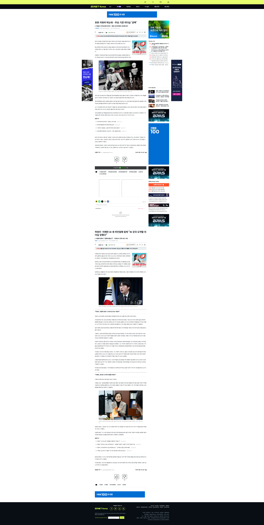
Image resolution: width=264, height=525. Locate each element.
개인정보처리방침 (144, 507)
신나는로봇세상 (103, 174)
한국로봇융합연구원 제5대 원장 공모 (105, 125)
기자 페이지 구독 (112, 32)
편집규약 (138, 507)
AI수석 (119, 484)
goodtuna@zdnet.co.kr (108, 469)
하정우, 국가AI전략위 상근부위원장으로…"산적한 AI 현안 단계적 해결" (113, 447)
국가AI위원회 (113, 484)
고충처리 (161, 507)
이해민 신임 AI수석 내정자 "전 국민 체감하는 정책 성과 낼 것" (111, 450)
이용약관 (150, 507)
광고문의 (156, 505)
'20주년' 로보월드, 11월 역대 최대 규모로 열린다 (108, 128)
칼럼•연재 (156, 6)
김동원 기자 (100, 245)
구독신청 (122, 517)
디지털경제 (97, 28)
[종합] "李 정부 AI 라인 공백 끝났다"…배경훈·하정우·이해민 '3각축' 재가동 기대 (116, 444)
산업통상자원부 (103, 172)
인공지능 (129, 6)
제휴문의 (167, 505)
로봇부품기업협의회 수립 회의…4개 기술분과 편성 (109, 131)
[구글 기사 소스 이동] (131, 32)
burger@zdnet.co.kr (108, 152)
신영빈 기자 (100, 32)
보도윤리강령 (166, 507)
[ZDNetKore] (100, 3)
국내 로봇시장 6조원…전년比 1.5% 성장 (106, 121)
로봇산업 (141, 172)
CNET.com (97, 514)
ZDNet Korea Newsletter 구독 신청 (101, 517)
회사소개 (152, 505)
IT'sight (147, 6)
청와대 (124, 484)
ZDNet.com (101, 514)
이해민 (106, 484)
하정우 (101, 484)
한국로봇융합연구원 (123, 172)
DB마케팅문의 (162, 505)
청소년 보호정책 (156, 507)
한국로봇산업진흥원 (113, 172)
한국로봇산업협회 (133, 172)
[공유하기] (137, 32)
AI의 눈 (137, 6)
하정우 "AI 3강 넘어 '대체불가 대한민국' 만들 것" (108, 441)
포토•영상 (167, 6)
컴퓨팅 (96, 240)
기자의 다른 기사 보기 (140, 152)
